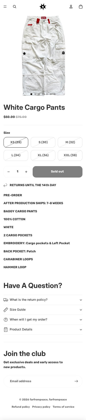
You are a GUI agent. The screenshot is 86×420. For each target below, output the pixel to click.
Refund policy (21, 406)
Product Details (21, 329)
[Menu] (5, 7)
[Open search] (14, 6)
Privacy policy (41, 406)
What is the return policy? (28, 299)
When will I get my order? (28, 319)
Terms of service (63, 406)
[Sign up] (76, 381)
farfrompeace (39, 399)
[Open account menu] (71, 6)
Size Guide (18, 309)
